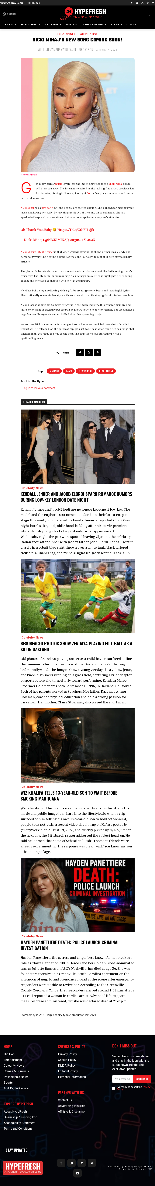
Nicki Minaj (115, 183)
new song (47, 207)
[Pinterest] (97, 352)
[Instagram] (137, 3)
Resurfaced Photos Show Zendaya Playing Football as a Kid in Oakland (76, 646)
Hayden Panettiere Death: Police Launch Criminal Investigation (70, 945)
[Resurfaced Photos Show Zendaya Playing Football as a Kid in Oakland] (78, 596)
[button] (147, 14)
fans (89, 193)
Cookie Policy (115, 1166)
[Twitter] (142, 3)
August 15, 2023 (82, 239)
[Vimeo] (147, 3)
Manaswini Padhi (64, 49)
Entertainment (66, 33)
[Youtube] (153, 3)
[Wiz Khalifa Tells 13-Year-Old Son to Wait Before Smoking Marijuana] (78, 745)
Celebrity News (89, 33)
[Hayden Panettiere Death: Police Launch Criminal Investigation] (78, 895)
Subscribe (142, 1079)
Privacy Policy (132, 1166)
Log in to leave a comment (38, 387)
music (58, 183)
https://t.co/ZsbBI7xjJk (75, 229)
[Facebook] (132, 3)
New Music (85, 371)
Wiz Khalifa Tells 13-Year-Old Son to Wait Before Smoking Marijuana (69, 795)
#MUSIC (54, 371)
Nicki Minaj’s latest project (37, 252)
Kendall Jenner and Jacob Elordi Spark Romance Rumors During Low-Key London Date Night (76, 496)
